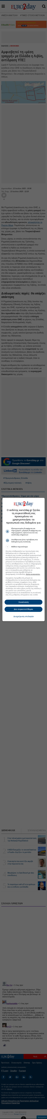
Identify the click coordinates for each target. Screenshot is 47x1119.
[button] (23, 547)
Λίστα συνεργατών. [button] (33, 574)
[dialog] (23, 559)
